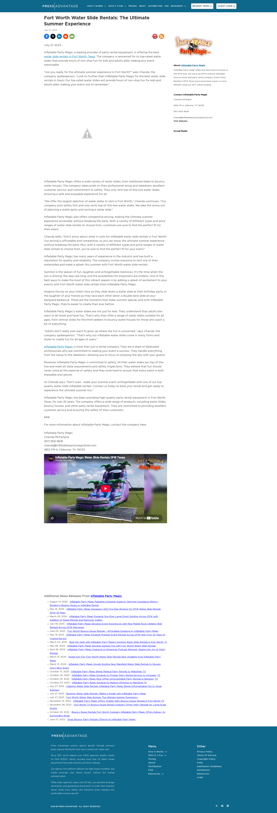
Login (200, 777)
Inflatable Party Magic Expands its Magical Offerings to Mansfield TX (109, 683)
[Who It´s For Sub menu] (125, 6)
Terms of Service (206, 755)
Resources (177, 6)
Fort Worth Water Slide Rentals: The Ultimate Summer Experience (102, 697)
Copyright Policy (206, 759)
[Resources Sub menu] (185, 6)
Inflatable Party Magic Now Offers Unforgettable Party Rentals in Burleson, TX (115, 679)
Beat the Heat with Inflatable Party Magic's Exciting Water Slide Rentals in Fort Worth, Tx (118, 642)
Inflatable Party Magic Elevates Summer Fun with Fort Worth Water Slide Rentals (111, 646)
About (142, 6)
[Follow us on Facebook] (222, 806)
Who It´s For (115, 6)
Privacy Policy (205, 752)
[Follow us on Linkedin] (228, 806)
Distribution (155, 6)
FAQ (167, 6)
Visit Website (180, 121)
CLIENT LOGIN (225, 6)
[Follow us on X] (217, 806)
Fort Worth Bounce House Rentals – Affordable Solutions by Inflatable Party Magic (112, 631)
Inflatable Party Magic (58, 347)
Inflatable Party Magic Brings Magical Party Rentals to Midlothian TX (108, 672)
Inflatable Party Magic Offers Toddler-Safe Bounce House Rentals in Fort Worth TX (118, 701)
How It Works (95, 6)
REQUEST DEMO (201, 6)
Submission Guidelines (209, 766)
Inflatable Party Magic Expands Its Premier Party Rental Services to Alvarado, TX (116, 675)
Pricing (133, 6)
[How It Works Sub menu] (105, 6)
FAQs (200, 763)
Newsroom (203, 774)
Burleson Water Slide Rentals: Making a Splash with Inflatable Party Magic (106, 694)
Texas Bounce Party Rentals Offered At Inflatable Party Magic (101, 720)
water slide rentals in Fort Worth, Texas (69, 57)
